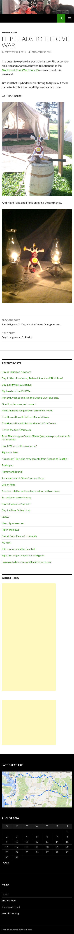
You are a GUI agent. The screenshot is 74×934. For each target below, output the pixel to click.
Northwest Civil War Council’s (20, 70)
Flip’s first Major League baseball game (23, 555)
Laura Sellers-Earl (41, 52)
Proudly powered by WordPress (17, 929)
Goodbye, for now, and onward (19, 404)
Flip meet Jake (10, 452)
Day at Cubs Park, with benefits (19, 536)
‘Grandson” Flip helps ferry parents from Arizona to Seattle (34, 458)
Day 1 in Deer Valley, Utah (16, 510)
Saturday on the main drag (16, 497)
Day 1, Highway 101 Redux (17, 335)
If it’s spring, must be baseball (18, 548)
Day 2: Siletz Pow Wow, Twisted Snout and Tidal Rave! (32, 378)
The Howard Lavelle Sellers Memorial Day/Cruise (29, 423)
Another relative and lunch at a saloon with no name (31, 491)
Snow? (5, 516)
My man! (6, 542)
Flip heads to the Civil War (16, 391)
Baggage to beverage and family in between (26, 561)
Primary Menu (69, 18)
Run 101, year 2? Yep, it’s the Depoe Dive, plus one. (31, 322)
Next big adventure (13, 523)
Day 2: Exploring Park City (16, 503)
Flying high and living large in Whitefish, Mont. (27, 410)
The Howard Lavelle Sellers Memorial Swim (25, 416)
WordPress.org (10, 913)
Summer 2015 (9, 32)
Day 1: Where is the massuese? (19, 445)
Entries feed (9, 900)
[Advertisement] (29, 637)
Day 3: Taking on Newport (16, 371)
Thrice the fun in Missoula (16, 429)
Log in (5, 894)
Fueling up (7, 465)
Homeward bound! (12, 471)
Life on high (8, 484)
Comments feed (11, 906)
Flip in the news (10, 529)
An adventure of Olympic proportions (23, 478)
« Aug (6, 862)
